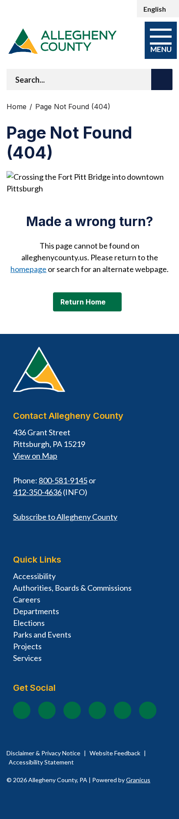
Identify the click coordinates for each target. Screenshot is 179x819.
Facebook (21, 710)
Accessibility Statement (41, 762)
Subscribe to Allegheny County (65, 516)
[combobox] (158, 8)
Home (17, 107)
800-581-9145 (63, 480)
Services (27, 658)
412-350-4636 (37, 492)
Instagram (47, 710)
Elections (29, 623)
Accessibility (34, 576)
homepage (28, 269)
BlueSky (147, 710)
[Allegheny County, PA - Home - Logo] (62, 41)
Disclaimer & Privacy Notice (43, 753)
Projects (27, 646)
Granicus (138, 779)
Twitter (97, 710)
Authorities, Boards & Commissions (72, 587)
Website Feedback (115, 753)
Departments (36, 611)
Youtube (72, 710)
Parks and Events (42, 634)
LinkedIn (122, 710)
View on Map (35, 455)
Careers (26, 599)
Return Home (83, 302)
